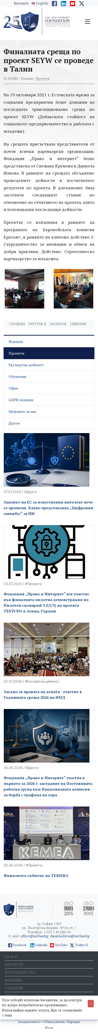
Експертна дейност (26, 364)
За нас (11, 956)
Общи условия (54, 1022)
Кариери (73, 1022)
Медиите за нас (23, 411)
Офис (14, 388)
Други (14, 423)
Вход (49, 1028)
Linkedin (78, 324)
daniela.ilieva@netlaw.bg (69, 936)
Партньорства (20, 972)
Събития (14, 988)
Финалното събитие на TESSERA (36, 875)
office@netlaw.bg (34, 936)
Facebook (58, 324)
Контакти (21, 3)
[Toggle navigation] (87, 22)
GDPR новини (21, 399)
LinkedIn (41, 945)
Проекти (42, 78)
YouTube (61, 945)
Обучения (17, 376)
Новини (16, 341)
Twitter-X (37, 324)
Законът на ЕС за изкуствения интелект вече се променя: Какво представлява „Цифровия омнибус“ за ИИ (48, 507)
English (42, 3)
